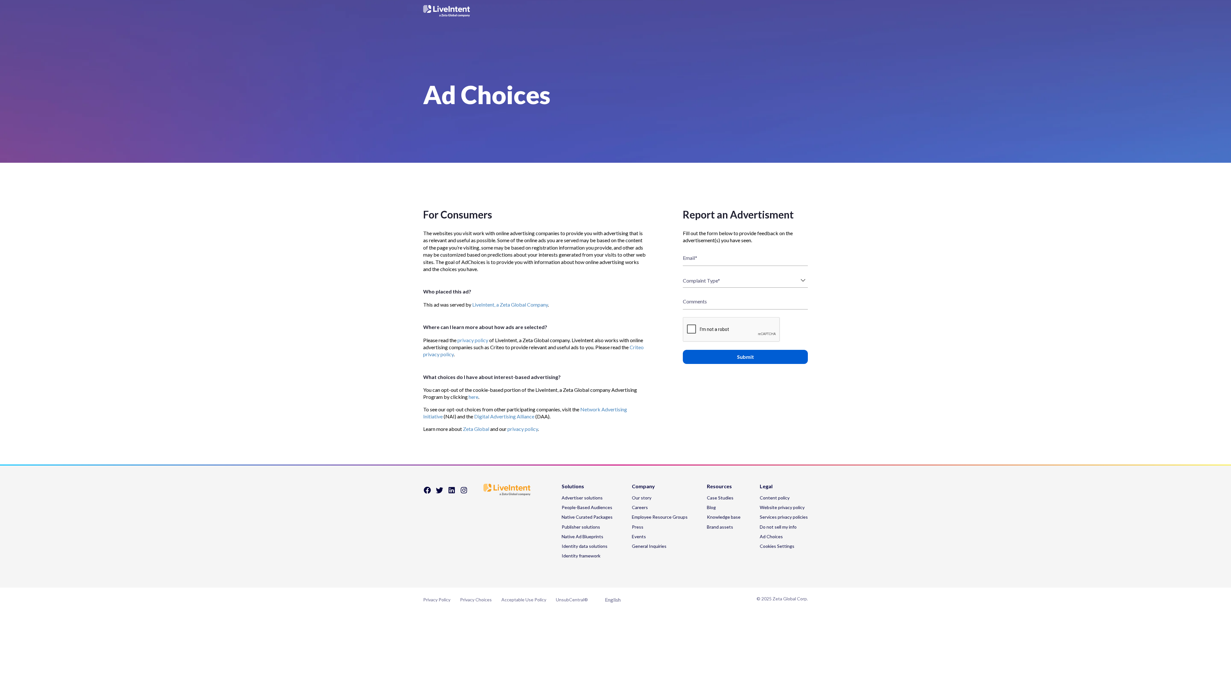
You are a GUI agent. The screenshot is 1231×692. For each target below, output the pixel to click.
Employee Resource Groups (660, 517)
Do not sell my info (778, 527)
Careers (640, 507)
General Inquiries (649, 546)
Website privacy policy (782, 507)
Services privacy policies (784, 517)
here (473, 397)
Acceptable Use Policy (523, 599)
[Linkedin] (452, 492)
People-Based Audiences (587, 507)
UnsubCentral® (572, 599)
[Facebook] (427, 492)
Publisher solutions (581, 527)
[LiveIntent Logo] (615, 11)
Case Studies (720, 497)
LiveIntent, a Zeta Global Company (510, 304)
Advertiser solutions (582, 497)
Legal (766, 486)
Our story (641, 497)
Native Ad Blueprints (582, 536)
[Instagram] (464, 492)
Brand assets (720, 527)
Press (637, 527)
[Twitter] (439, 492)
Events (639, 536)
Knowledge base (724, 517)
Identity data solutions (584, 546)
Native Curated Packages (587, 517)
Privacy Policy (436, 599)
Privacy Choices (476, 599)
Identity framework (581, 555)
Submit (745, 357)
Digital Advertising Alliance (504, 416)
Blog (711, 507)
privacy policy (472, 340)
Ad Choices (771, 536)
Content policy (775, 497)
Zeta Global (476, 429)
